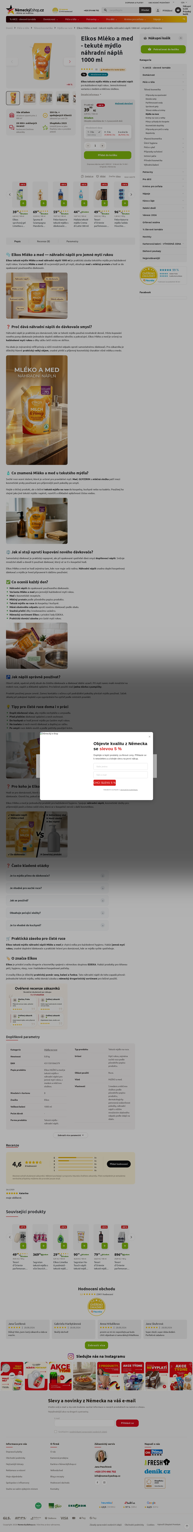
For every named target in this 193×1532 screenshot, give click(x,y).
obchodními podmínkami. (129, 790)
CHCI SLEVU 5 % (104, 782)
